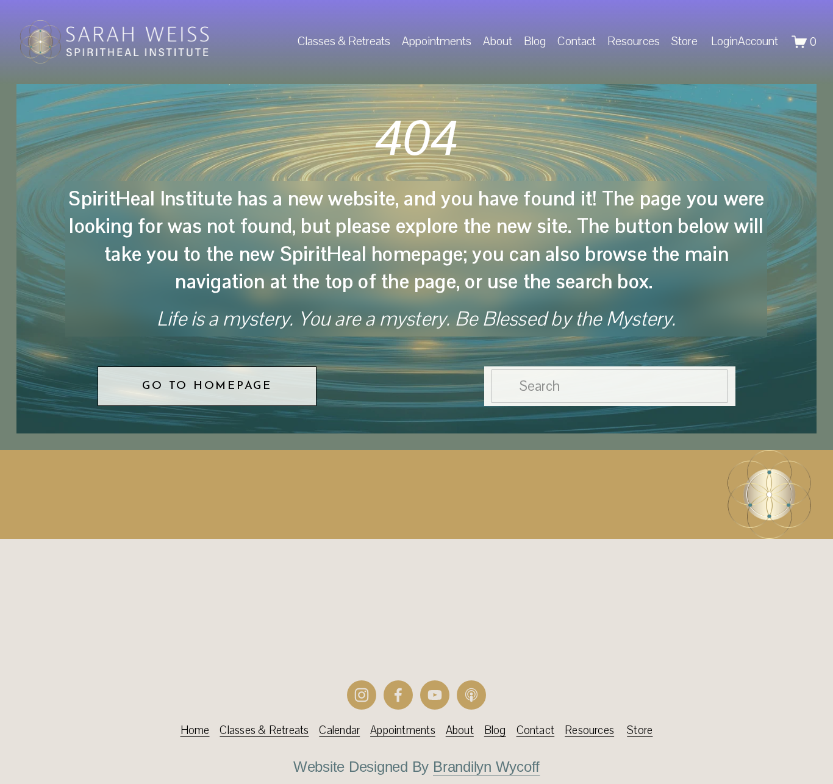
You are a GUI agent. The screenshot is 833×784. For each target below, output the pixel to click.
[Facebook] (398, 695)
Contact (576, 41)
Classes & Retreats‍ (264, 730)
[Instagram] (361, 695)
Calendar (339, 730)
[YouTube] (434, 695)
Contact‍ (536, 730)
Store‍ (639, 730)
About (460, 730)
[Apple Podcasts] (471, 695)
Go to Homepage (207, 386)
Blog (535, 41)
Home (195, 730)
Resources (633, 41)
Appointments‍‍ (402, 730)
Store (684, 41)
